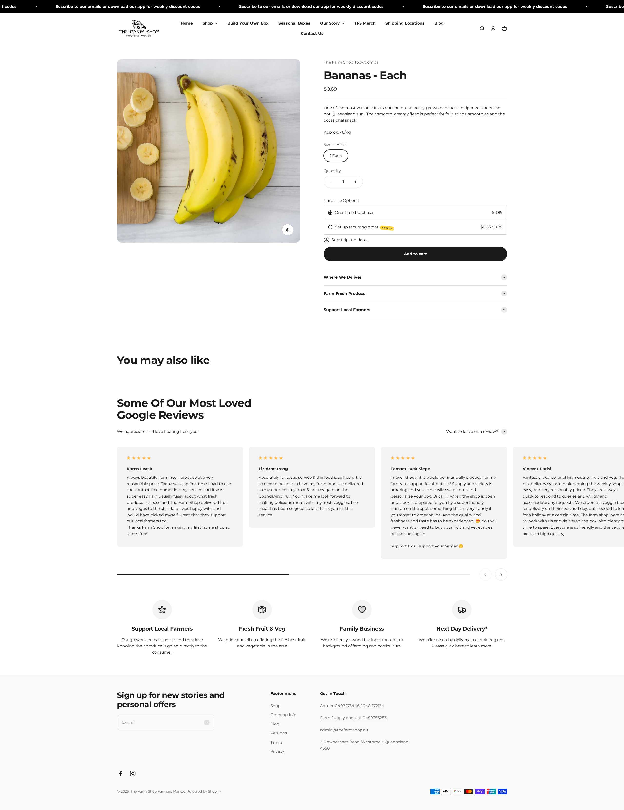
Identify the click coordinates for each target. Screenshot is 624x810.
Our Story (330, 23)
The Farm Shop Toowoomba (351, 62)
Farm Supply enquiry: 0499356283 (353, 717)
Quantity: (332, 170)
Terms (276, 742)
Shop (208, 23)
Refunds (278, 733)
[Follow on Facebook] (120, 773)
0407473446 (347, 705)
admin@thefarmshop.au (344, 730)
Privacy (277, 751)
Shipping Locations (405, 23)
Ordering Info (283, 714)
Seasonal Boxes (294, 23)
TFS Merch (365, 23)
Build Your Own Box (248, 23)
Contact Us (312, 33)
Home (187, 23)
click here (455, 646)
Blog (439, 23)
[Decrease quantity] (331, 182)
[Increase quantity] (356, 182)
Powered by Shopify (204, 791)
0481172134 (373, 705)
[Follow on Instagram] (132, 773)
